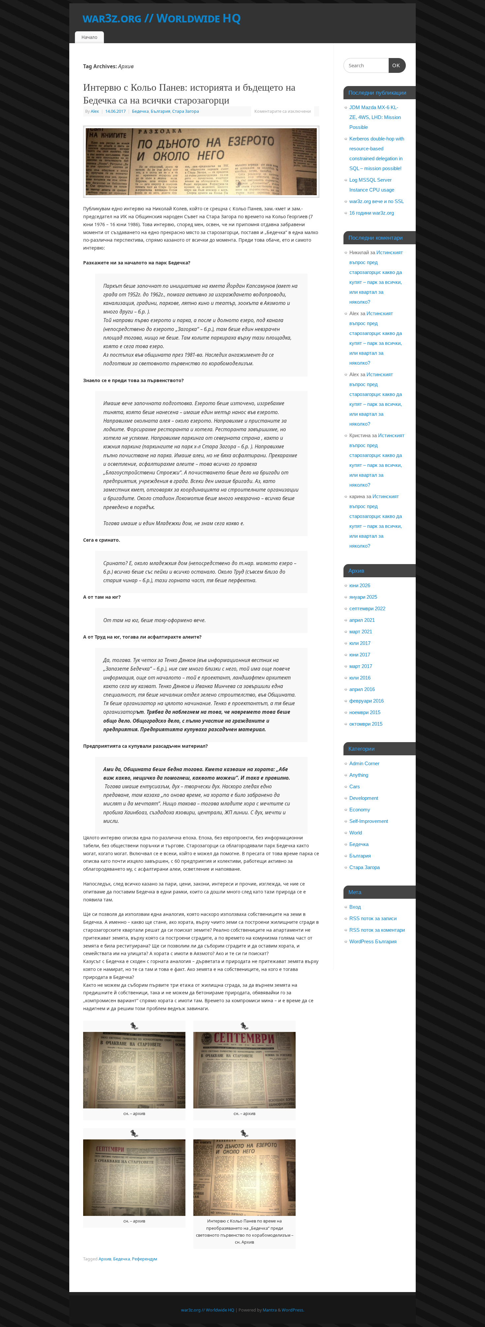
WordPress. (293, 1310)
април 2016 (362, 689)
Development (363, 798)
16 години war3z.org (371, 213)
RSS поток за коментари (377, 930)
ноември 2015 (364, 712)
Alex (95, 111)
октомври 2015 (365, 724)
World (355, 832)
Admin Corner (364, 763)
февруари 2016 (366, 701)
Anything (358, 775)
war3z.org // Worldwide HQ (161, 18)
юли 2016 (360, 677)
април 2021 (362, 620)
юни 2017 (359, 654)
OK (395, 65)
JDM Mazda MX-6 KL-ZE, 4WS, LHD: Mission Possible (375, 117)
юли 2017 (360, 643)
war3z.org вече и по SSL (376, 201)
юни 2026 (359, 585)
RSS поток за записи (373, 918)
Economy (359, 809)
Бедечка (140, 111)
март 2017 (360, 666)
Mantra (270, 1310)
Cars (354, 786)
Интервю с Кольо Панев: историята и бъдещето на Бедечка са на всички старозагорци (189, 93)
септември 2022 (367, 608)
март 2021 (360, 631)
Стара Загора (185, 111)
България (160, 111)
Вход (355, 907)
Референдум (144, 1259)
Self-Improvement (368, 821)
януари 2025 (363, 597)
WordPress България (373, 941)
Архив (105, 1259)
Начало (89, 37)
